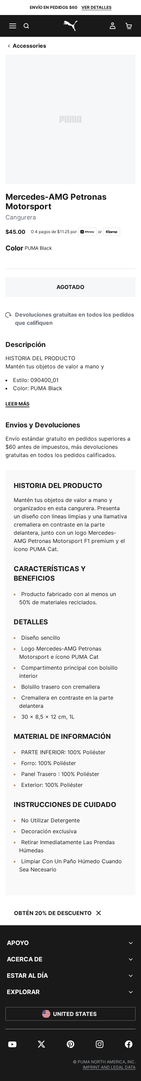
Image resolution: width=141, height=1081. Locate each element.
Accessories (29, 45)
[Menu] (12, 26)
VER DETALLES (96, 7)
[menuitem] (12, 1044)
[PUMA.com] (70, 26)
